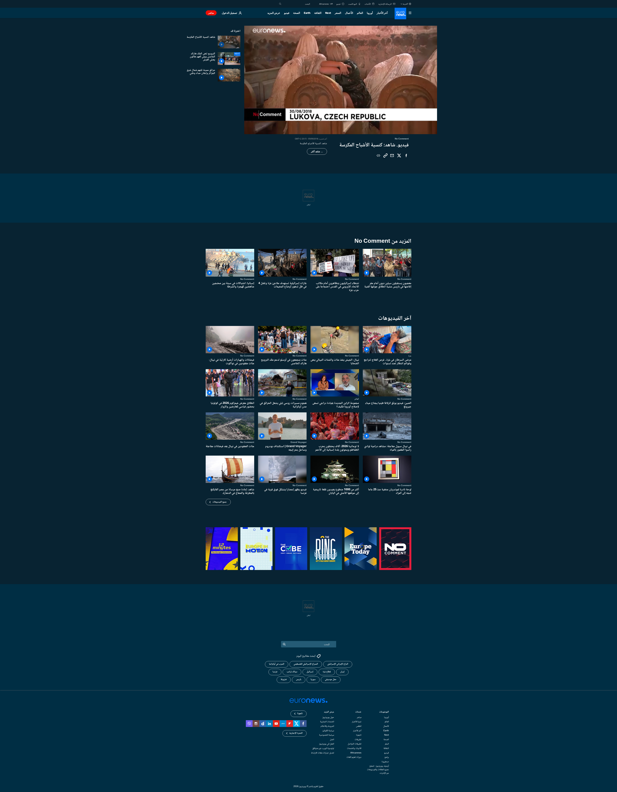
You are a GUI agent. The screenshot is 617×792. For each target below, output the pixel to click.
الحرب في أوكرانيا (276, 664)
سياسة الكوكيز (328, 731)
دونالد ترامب (292, 672)
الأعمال (349, 12)
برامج (387, 757)
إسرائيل (310, 672)
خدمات (358, 712)
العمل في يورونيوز (326, 744)
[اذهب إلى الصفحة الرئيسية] (400, 13)
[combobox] (296, 3)
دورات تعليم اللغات (353, 757)
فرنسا (275, 672)
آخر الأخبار (382, 12)
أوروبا (370, 12)
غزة (409, 356)
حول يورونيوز (328, 717)
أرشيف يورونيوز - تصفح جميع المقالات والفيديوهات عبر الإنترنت (378, 769)
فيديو (286, 12)
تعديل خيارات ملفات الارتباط (322, 753)
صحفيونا (385, 762)
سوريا (313, 680)
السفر (338, 12)
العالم (360, 12)
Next (328, 12)
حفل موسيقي (330, 680)
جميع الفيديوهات (219, 502)
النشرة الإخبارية (296, 733)
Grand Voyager (299, 442)
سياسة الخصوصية (326, 735)
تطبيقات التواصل (354, 744)
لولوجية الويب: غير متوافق (323, 748)
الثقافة (317, 12)
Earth (307, 12)
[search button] (280, 3)
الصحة (296, 12)
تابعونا (358, 735)
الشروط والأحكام (327, 726)
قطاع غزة (327, 672)
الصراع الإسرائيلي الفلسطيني (306, 664)
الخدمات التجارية (327, 722)
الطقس (358, 726)
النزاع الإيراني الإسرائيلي (337, 664)
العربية (405, 4)
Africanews (355, 753)
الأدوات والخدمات (354, 748)
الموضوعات (384, 712)
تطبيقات (358, 740)
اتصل (332, 740)
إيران (342, 672)
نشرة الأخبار (356, 722)
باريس (298, 680)
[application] (340, 80)
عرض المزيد (329, 712)
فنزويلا (284, 680)
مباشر (211, 12)
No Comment (404, 279)
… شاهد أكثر (317, 151)
